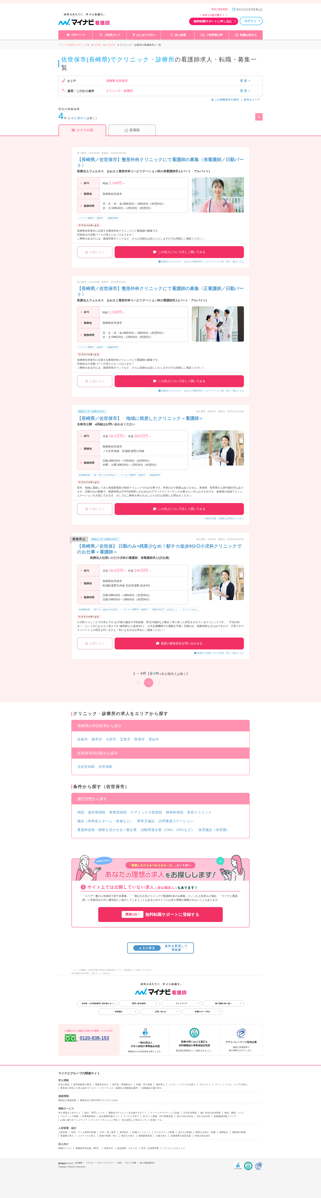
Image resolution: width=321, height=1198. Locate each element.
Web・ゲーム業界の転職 (83, 1132)
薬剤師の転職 (239, 1132)
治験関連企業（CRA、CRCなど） (167, 830)
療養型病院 (118, 812)
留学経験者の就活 (82, 1084)
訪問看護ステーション (176, 821)
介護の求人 (161, 1135)
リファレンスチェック (174, 1148)
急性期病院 (97, 812)
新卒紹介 (124, 1132)
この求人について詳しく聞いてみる (181, 252)
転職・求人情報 (144, 1084)
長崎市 (82, 739)
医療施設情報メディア (225, 1116)
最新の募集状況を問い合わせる (181, 643)
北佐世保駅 (86, 767)
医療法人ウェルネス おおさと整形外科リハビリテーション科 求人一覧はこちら (202, 261)
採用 (119, 1163)
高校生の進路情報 (67, 1100)
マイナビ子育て (131, 1116)
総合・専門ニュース (95, 1112)
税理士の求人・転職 (205, 1132)
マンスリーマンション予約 (104, 1120)
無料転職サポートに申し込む (213, 21)
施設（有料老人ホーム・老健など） (105, 821)
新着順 (135, 130)
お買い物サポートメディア (73, 1120)
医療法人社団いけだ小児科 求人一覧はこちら (220, 653)
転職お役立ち (248, 34)
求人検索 (180, 34)
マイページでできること (249, 9)
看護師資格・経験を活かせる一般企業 (107, 830)
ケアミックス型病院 (146, 812)
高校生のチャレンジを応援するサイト (127, 1112)
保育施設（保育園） (214, 830)
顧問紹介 (223, 1132)
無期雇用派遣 (145, 1135)
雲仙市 (154, 739)
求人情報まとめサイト (69, 1112)
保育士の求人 (127, 1135)
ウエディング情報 (69, 1116)
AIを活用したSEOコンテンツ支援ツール (142, 1120)
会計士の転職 (185, 1132)
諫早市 (97, 739)
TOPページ (78, 34)
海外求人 (160, 1084)
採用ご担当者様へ (220, 9)
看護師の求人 (67, 1135)
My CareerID (203, 1116)
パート (217, 1084)
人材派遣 (62, 1132)
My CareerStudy (185, 1116)
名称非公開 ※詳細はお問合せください (224, 518)
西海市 (139, 739)
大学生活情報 (190, 1112)
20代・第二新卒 (108, 1132)
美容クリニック (199, 812)
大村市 (111, 739)
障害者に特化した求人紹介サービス (78, 1088)
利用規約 (118, 1012)
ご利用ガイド (112, 34)
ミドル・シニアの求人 (236, 1084)
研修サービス (65, 1148)
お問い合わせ (160, 1012)
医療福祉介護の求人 (152, 1088)
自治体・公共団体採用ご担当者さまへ (97, 1003)
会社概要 (78, 1163)
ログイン (250, 20)
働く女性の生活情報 (210, 1112)
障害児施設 (146, 821)
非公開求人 (79, 118)
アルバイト (204, 1084)
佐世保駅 (106, 767)
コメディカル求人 (86, 1135)
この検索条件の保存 (227, 99)
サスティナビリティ (105, 1163)
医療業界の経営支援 (181, 1135)
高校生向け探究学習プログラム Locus (99, 1100)
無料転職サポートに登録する (162, 914)
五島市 (125, 739)
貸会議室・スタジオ (127, 1148)
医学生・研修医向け (122, 1084)
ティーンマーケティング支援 (164, 1112)
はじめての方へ (146, 34)
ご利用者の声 (214, 34)
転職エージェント (141, 1132)
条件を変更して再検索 (163, 947)
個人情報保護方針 (147, 1163)
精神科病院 (175, 812)
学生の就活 (63, 1084)
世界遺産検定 (88, 1116)
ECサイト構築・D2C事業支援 (158, 1116)
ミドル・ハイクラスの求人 (182, 1084)
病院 (80, 812)
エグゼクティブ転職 (164, 1132)
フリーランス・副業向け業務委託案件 (119, 1088)
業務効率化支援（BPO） (88, 1148)
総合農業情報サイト (109, 1116)
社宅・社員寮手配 (150, 1148)
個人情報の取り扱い (223, 1003)
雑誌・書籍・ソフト (234, 1112)
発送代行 (108, 1148)
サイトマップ (181, 1003)
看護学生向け (101, 1084)
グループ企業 (130, 1163)
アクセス (89, 1163)
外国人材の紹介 (202, 1135)
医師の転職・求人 (108, 1135)
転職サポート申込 (202, 1012)
